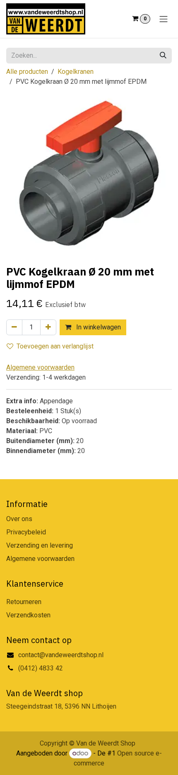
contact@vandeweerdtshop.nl (61, 655)
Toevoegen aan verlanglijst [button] (55, 346)
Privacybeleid (26, 532)
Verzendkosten (28, 615)
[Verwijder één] (14, 327)
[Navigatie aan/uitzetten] (163, 18)
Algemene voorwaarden (40, 559)
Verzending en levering (39, 545)
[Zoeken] (163, 55)
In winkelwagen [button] (98, 327)
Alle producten (27, 72)
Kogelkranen (76, 72)
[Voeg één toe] (48, 327)
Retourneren (23, 602)
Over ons (19, 519)
